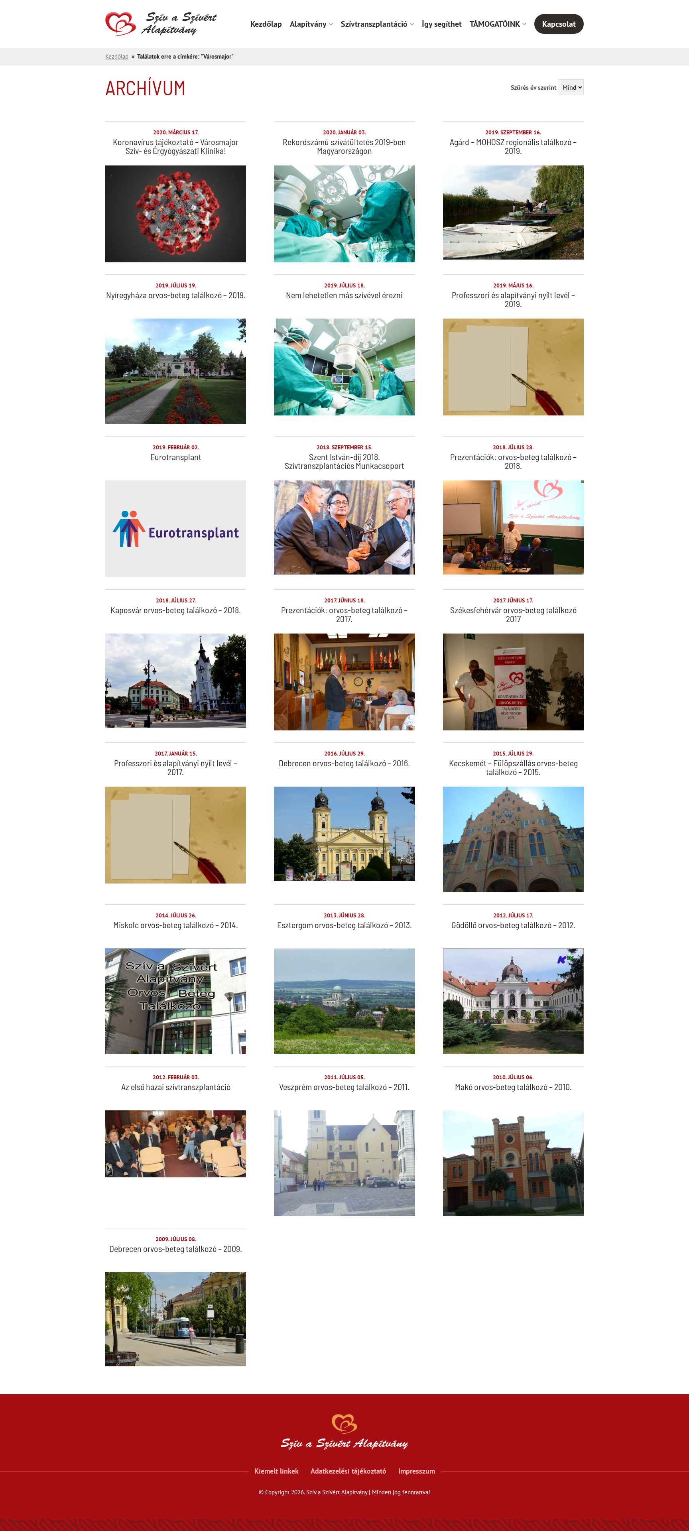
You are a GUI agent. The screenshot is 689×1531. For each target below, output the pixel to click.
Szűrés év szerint (534, 87)
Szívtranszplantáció (374, 24)
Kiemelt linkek (276, 1471)
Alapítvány (308, 24)
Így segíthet (442, 24)
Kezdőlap (266, 24)
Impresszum (416, 1471)
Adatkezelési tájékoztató (348, 1471)
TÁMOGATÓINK (495, 24)
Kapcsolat (559, 24)
